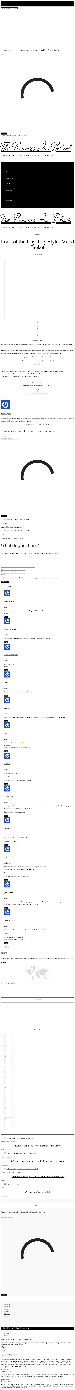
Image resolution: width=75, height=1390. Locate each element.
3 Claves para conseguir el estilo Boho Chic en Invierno (37, 1161)
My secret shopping (11, 629)
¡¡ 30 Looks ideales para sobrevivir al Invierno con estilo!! (37, 1176)
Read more (3, 962)
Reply (6, 617)
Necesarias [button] (4, 1368)
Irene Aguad (39, 254)
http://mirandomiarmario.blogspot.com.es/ (16, 876)
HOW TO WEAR (12, 20)
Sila (5, 734)
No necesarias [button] (5, 1379)
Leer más (20, 1344)
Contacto (6, 1333)
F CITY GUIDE (15, 41)
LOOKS (8, 15)
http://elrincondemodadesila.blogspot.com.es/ (17, 748)
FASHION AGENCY (14, 32)
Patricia (7, 764)
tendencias (11, 1172)
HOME (8, 12)
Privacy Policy (23, 135)
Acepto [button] (15, 1344)
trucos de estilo (12, 1142)
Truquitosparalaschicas (11, 841)
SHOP (7, 23)
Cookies (6, 1335)
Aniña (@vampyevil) (11, 655)
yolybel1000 (8, 893)
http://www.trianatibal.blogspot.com (14, 812)
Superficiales (9, 601)
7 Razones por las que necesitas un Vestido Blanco (37, 1145)
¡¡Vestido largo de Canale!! (37, 1192)
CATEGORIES (11, 35)
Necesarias (6, 1370)
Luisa (6, 683)
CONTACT (9, 29)
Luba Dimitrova (10, 920)
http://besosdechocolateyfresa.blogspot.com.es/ (18, 780)
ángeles (7, 708)
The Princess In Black (36, 147)
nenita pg (7, 828)
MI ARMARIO (11, 44)
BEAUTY (9, 18)
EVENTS (12, 38)
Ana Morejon (9, 857)
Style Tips (37, 234)
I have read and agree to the (15, 135)
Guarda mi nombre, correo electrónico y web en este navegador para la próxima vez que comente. (31, 578)
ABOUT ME (10, 26)
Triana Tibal (8, 797)
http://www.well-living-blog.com (13, 939)
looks (2, 1142)
